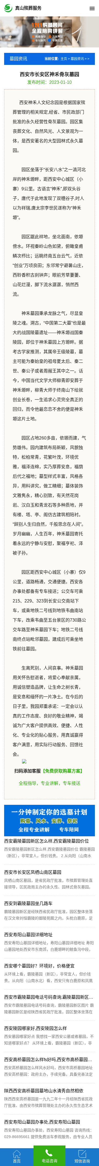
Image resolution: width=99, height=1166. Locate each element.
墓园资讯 (77, 59)
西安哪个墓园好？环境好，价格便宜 (39, 966)
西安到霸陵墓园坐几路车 (28, 903)
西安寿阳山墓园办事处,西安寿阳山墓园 (42, 1122)
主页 (64, 59)
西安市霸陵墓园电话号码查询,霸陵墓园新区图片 (51, 997)
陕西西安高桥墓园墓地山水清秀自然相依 (43, 1091)
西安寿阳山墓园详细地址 (28, 934)
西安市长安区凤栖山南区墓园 (32, 872)
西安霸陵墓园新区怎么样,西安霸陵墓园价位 (46, 841)
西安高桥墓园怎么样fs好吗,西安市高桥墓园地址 (50, 1059)
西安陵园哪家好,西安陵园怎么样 (35, 1028)
